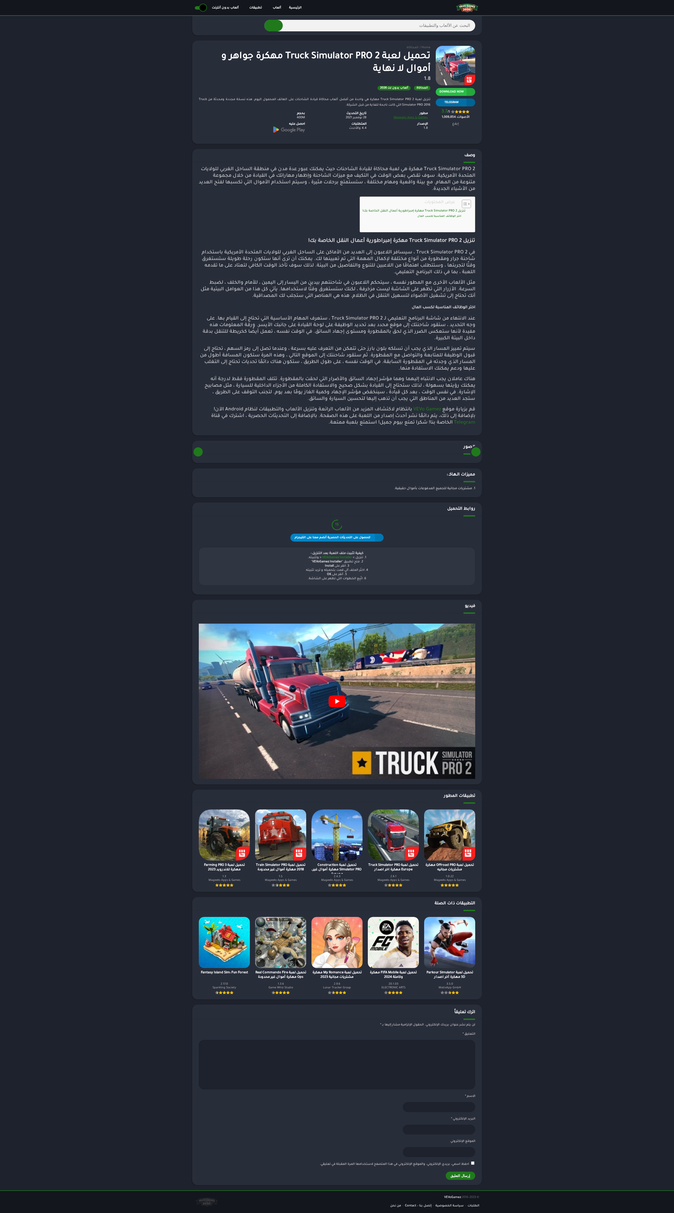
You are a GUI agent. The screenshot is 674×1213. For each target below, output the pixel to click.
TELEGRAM (451, 102)
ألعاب (277, 8)
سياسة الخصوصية (449, 1206)
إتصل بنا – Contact (418, 1206)
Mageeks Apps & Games (411, 118)
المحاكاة (412, 48)
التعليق (469, 1034)
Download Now (451, 92)
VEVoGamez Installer (337, 557)
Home (426, 48)
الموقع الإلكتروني (462, 1141)
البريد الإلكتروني (463, 1119)
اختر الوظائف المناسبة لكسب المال (439, 216)
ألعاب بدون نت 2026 (394, 88)
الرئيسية (295, 8)
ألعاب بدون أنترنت (225, 8)
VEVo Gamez (427, 409)
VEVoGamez (452, 1197)
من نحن (395, 1206)
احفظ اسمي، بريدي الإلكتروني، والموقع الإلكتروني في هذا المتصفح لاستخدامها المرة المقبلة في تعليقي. (394, 1164)
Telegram (464, 422)
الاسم (470, 1096)
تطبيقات (255, 8)
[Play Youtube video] (337, 701)
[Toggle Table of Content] (464, 203)
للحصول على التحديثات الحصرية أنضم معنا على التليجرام (332, 537)
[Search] (273, 25)
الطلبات (473, 1206)
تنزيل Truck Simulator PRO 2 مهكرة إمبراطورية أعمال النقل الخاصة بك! (414, 211)
